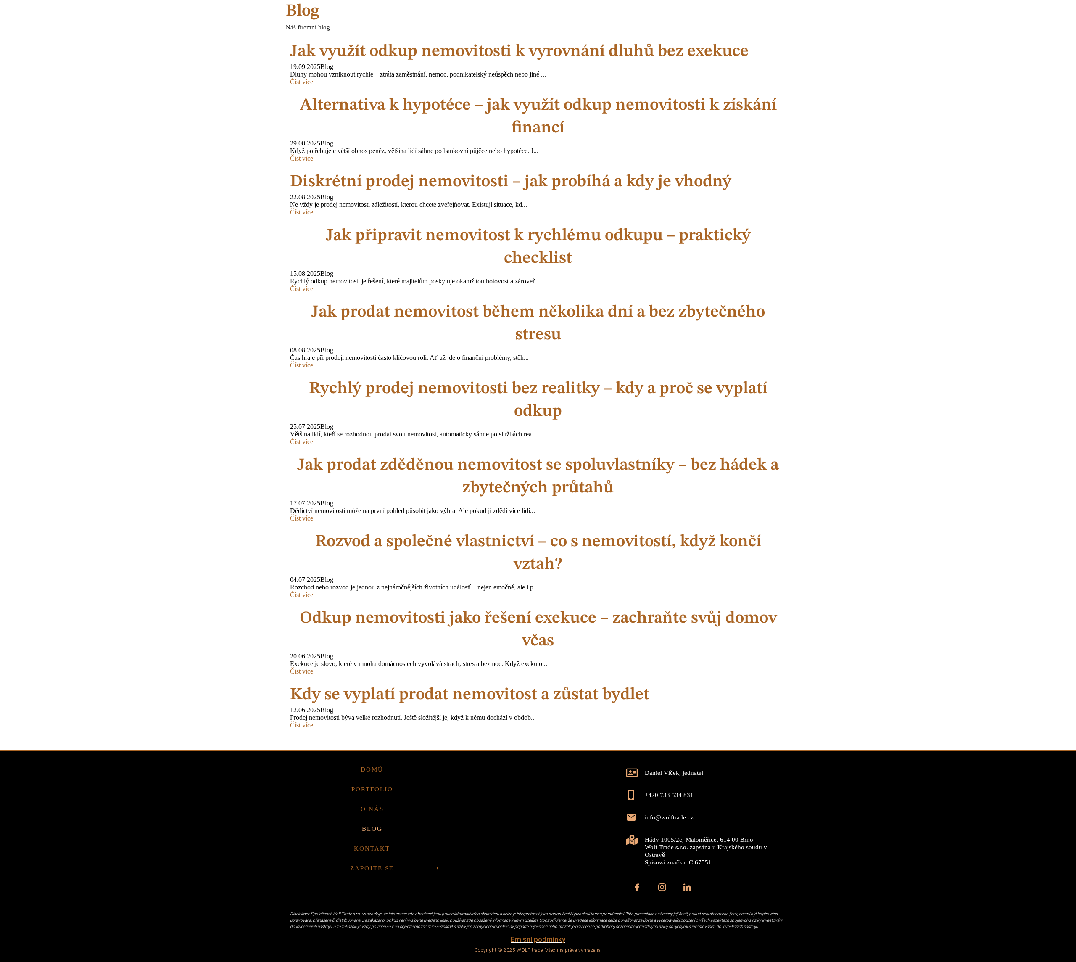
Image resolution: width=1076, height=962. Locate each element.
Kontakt (697, 48)
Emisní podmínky (538, 939)
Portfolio (569, 48)
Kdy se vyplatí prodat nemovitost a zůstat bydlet (469, 695)
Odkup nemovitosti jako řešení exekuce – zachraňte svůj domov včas (538, 630)
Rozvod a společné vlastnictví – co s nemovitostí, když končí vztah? (538, 553)
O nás (616, 48)
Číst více (301, 158)
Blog (653, 48)
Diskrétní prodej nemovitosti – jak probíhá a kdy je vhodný (510, 182)
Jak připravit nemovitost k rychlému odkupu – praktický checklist (538, 247)
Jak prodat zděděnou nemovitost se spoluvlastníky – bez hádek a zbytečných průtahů (538, 477)
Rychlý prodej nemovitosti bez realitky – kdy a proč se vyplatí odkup (538, 400)
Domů (522, 48)
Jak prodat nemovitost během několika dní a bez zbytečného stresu (538, 324)
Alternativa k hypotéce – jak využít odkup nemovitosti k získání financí (538, 117)
